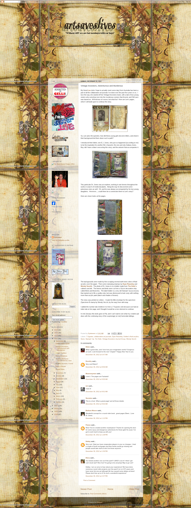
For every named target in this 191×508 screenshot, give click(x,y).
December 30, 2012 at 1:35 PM (97, 451)
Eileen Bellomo (56, 200)
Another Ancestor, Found (64, 363)
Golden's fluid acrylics (131, 336)
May (57, 390)
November (60, 373)
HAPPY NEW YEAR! (63, 344)
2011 (56, 406)
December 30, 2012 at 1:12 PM (97, 418)
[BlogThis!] (115, 333)
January (59, 402)
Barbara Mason (91, 410)
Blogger (99, 502)
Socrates (89, 398)
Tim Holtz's (132, 286)
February (59, 399)
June (58, 387)
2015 (56, 330)
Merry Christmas (61, 356)
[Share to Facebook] (119, 333)
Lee (89, 90)
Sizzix (83, 339)
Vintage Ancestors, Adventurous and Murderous (62, 348)
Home (110, 489)
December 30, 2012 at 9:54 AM (97, 404)
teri (87, 386)
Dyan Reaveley (128, 284)
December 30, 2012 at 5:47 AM (97, 354)
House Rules (60, 369)
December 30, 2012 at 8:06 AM (97, 367)
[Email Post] (108, 333)
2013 (56, 335)
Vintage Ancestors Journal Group (113, 339)
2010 (56, 408)
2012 (56, 338)
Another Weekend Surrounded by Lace (64, 359)
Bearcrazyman (91, 373)
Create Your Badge (57, 206)
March (58, 396)
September (60, 379)
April (58, 393)
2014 (56, 333)
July (57, 384)
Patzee (88, 425)
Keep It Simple (61, 366)
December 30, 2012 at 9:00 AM (97, 379)
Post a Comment (89, 480)
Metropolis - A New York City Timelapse (63, 75)
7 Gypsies (89, 336)
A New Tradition (61, 353)
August (58, 381)
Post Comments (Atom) (98, 494)
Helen (88, 347)
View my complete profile (60, 240)
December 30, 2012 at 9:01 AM (97, 391)
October (59, 376)
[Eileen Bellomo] (53, 204)
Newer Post (86, 489)
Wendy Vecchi (86, 286)
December (60, 341)
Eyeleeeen (92, 333)
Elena (88, 458)
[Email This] (112, 333)
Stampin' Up (90, 339)
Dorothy (89, 361)
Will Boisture (86, 75)
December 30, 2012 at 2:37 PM (97, 476)
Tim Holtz (98, 339)
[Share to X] (117, 333)
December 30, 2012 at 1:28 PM (97, 435)
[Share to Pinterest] (121, 333)
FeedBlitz (64, 322)
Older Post (134, 489)
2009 (56, 411)
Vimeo (95, 75)
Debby (88, 441)
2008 (56, 414)
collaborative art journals (102, 336)
